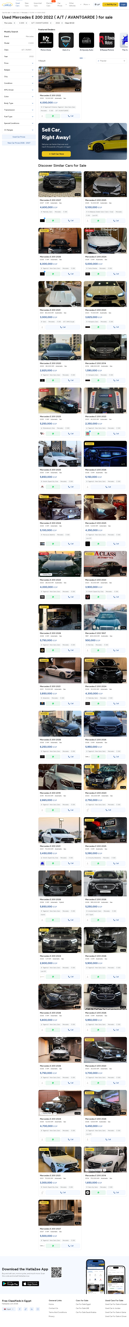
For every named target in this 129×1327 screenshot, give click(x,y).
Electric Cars (50, 4)
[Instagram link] (38, 1309)
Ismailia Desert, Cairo (94, 911)
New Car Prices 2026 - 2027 (19, 143)
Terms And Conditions (58, 1312)
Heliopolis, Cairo (93, 322)
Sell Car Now (57, 154)
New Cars (27, 4)
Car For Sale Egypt (83, 1304)
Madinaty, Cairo (93, 698)
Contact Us (53, 1308)
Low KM (94, 215)
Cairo (44, 322)
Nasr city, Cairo (93, 1187)
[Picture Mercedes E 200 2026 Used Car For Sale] (105, 883)
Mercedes (44, 111)
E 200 (51, 111)
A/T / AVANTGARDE (62, 111)
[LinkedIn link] (32, 1309)
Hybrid (43, 914)
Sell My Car (111, 4)
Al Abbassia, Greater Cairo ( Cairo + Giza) (100, 212)
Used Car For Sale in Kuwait (116, 1304)
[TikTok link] (26, 1309)
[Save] (78, 70)
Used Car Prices (19, 137)
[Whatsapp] (52, 116)
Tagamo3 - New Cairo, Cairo (51, 375)
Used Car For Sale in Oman (115, 1316)
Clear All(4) (69, 23)
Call (71, 116)
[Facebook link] (20, 1309)
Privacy (51, 1316)
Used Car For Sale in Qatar (115, 1312)
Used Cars (18, 4)
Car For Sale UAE (82, 1308)
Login (123, 4)
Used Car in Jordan (112, 1308)
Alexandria (46, 698)
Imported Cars (38, 4)
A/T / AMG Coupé (68, 322)
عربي (98, 4)
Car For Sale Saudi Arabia (86, 1312)
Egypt (9, 1309)
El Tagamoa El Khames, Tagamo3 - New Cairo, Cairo (59, 107)
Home (51, 1304)
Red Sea (90, 645)
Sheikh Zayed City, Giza (95, 591)
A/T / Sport (89, 914)
